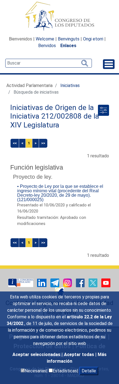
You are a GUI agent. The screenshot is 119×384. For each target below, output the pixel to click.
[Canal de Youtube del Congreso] (106, 282)
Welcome (45, 39)
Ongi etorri (93, 39)
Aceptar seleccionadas (36, 354)
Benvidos (47, 45)
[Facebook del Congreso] (80, 282)
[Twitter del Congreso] (93, 282)
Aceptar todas (79, 354)
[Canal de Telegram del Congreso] (55, 282)
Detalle (89, 370)
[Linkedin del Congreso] (42, 282)
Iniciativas (70, 85)
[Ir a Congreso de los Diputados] (59, 16)
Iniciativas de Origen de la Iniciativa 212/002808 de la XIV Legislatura (54, 116)
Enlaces (68, 45)
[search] (48, 63)
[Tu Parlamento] (21, 282)
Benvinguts (68, 39)
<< (15, 143)
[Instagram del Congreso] (68, 282)
